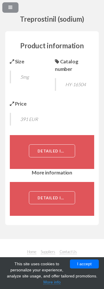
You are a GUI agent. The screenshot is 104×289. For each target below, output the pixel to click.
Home (31, 251)
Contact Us (68, 251)
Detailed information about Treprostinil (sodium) (56, 151)
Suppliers (48, 251)
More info (52, 282)
